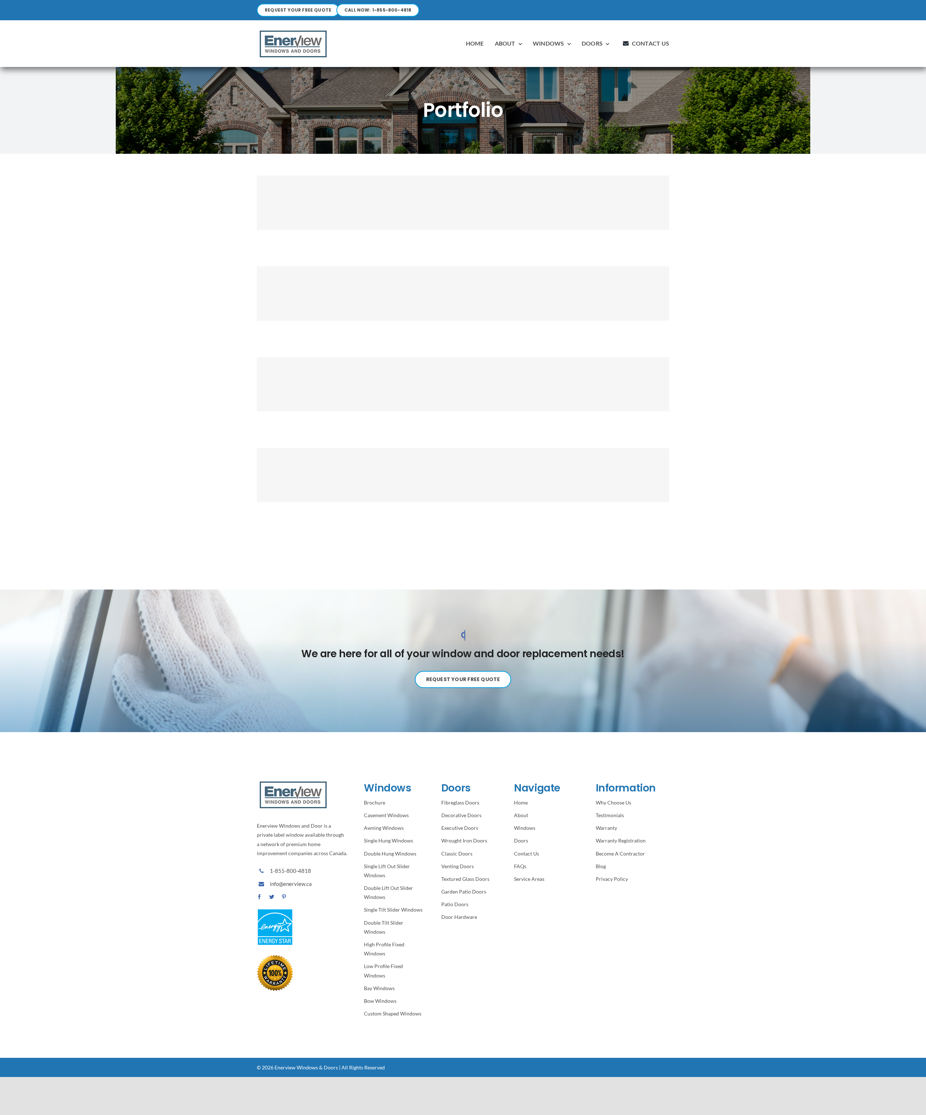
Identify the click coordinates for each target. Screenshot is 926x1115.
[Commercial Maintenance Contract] (463, 203)
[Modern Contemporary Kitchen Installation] (463, 384)
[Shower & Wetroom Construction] (463, 293)
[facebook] (259, 896)
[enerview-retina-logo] (293, 30)
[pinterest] (283, 896)
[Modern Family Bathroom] (463, 475)
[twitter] (271, 896)
